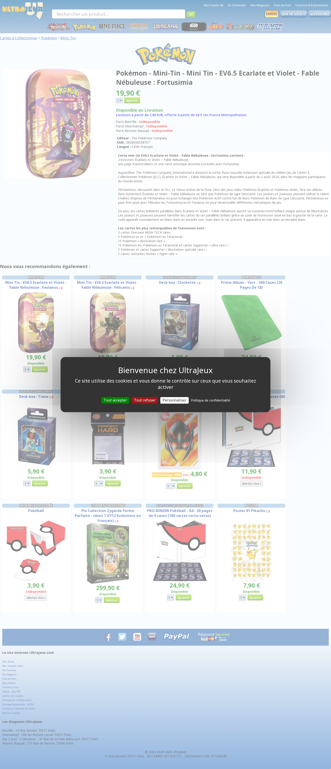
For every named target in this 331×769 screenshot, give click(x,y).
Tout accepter (115, 400)
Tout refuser (145, 400)
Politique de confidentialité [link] (210, 400)
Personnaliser (174, 400)
